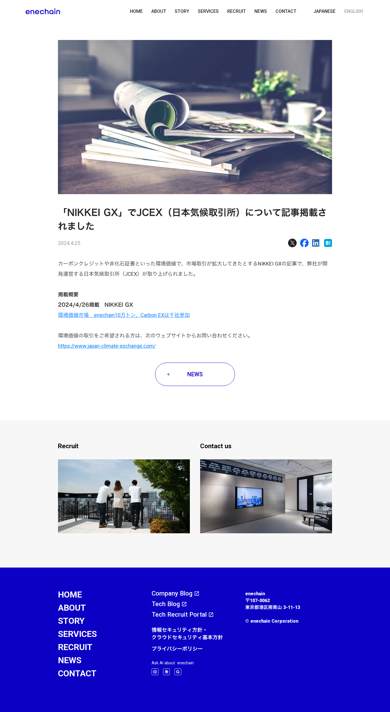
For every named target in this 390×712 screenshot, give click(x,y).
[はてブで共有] (328, 243)
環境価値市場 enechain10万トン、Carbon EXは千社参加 (124, 315)
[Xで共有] (292, 243)
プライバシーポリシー (177, 648)
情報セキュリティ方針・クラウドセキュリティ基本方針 (187, 633)
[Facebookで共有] (304, 243)
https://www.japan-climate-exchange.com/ (107, 346)
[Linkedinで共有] (316, 243)
